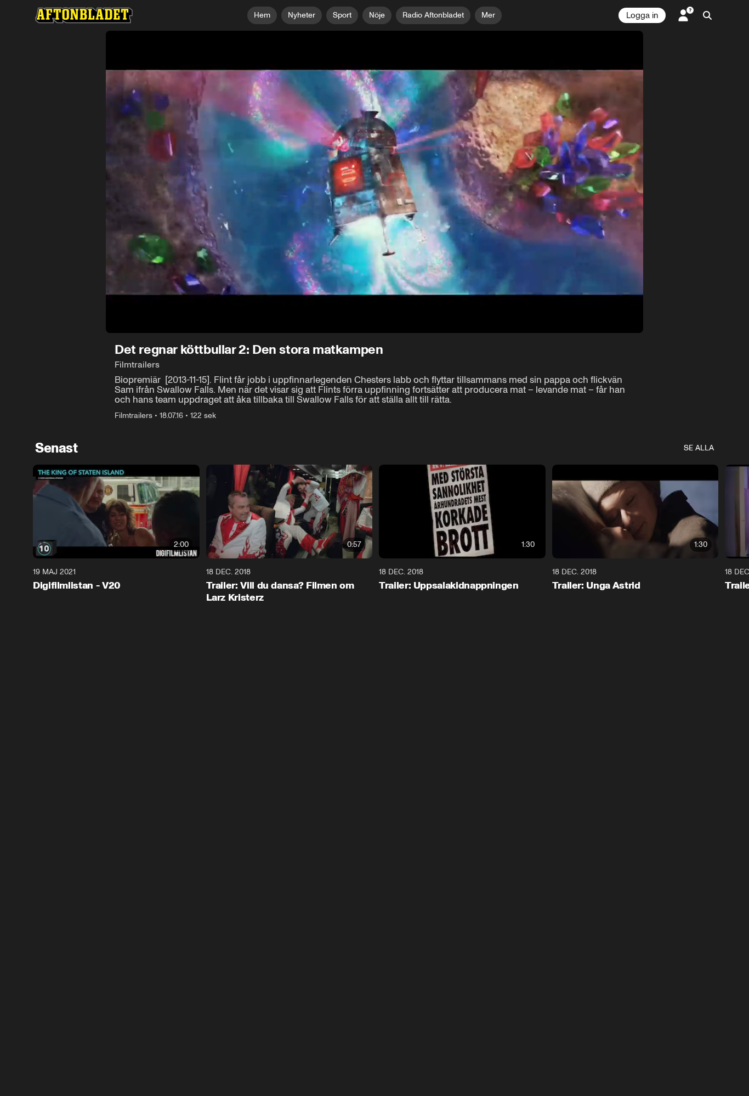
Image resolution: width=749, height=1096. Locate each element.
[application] (374, 182)
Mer (488, 15)
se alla (699, 448)
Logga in (642, 15)
